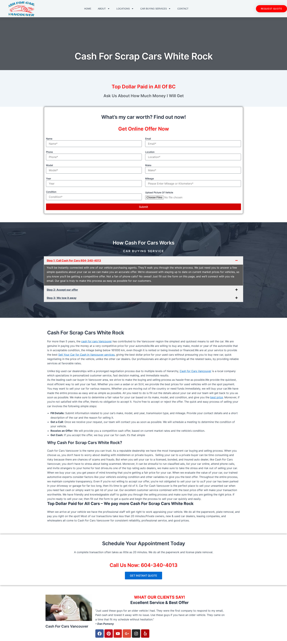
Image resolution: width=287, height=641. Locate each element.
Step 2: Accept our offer (62, 289)
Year (48, 178)
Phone (49, 151)
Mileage (149, 178)
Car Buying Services (153, 8)
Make (148, 165)
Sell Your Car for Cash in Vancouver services (86, 354)
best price (216, 397)
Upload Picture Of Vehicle (159, 192)
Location (149, 151)
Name (49, 138)
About (102, 8)
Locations (123, 8)
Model (49, 165)
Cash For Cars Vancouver (67, 626)
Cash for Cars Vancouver (195, 371)
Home (87, 8)
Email (148, 138)
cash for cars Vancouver (96, 341)
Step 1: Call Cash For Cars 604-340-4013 (74, 260)
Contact (183, 8)
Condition (51, 191)
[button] (143, 260)
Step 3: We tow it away (61, 297)
